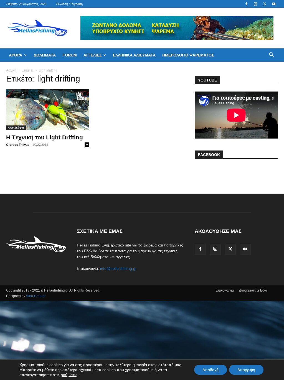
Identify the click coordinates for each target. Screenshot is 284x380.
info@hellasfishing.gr (118, 268)
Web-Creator (35, 296)
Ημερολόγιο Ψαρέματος (188, 55)
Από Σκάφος (16, 127)
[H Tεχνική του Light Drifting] (47, 109)
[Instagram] (255, 4)
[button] (271, 55)
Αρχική (11, 70)
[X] (264, 4)
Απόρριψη (246, 369)
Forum (69, 55)
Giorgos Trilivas (17, 144)
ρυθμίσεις (69, 374)
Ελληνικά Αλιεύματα (134, 55)
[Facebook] (246, 4)
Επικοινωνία (224, 290)
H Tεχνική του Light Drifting (44, 137)
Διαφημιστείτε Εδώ (253, 290)
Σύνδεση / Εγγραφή (69, 4)
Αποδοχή (210, 369)
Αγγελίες (92, 55)
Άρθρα (15, 55)
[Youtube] (274, 4)
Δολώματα (45, 55)
